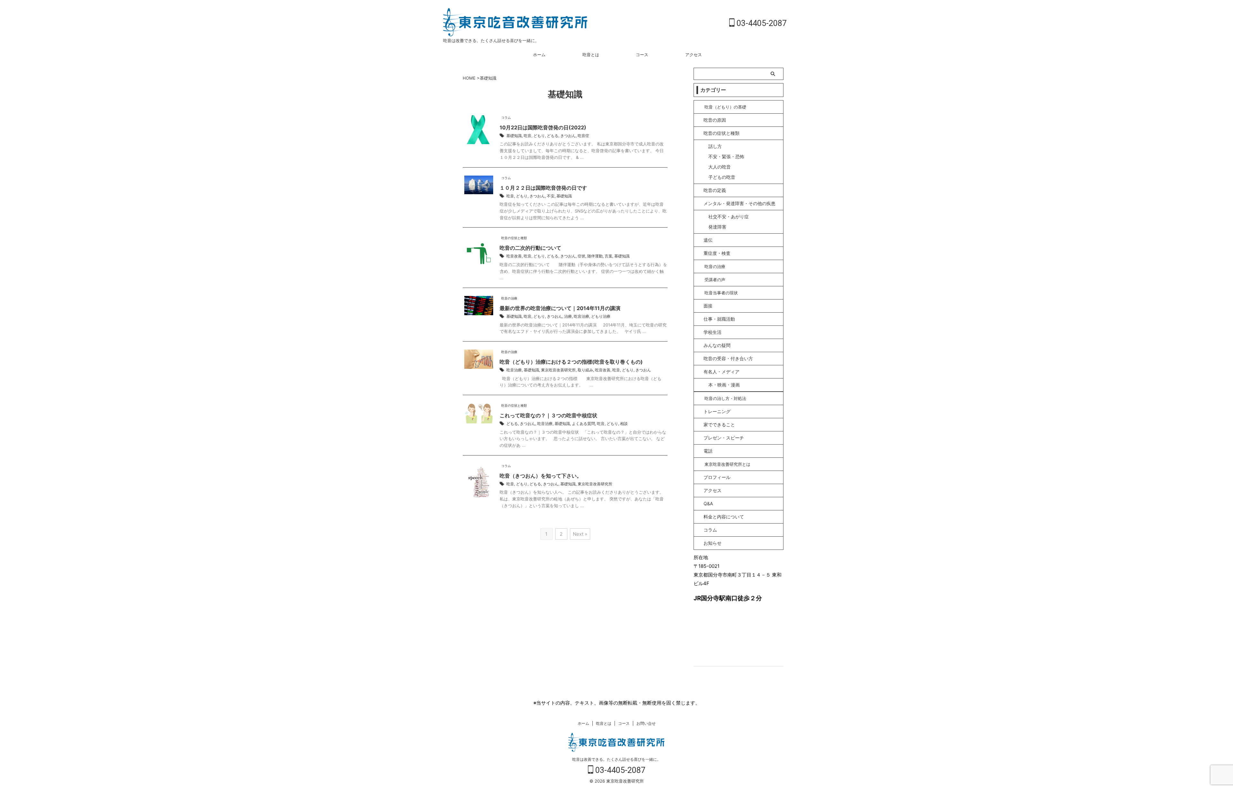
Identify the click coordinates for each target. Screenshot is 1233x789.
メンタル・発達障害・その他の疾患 (739, 203)
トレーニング (717, 411)
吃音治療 (581, 316)
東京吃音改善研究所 (558, 370)
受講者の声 (714, 279)
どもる (552, 135)
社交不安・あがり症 (728, 216)
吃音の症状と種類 (721, 133)
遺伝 (708, 240)
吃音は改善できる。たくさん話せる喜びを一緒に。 (616, 759)
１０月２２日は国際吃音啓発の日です (543, 188)
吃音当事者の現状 (721, 292)
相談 (624, 423)
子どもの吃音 (721, 177)
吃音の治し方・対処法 (725, 398)
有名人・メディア (721, 371)
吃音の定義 (715, 190)
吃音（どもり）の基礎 (725, 106)
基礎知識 (514, 135)
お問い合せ (646, 723)
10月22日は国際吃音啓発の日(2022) (543, 127)
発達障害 (717, 227)
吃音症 (583, 135)
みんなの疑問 (717, 345)
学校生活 (712, 332)
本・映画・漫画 (724, 384)
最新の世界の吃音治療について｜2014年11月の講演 (560, 308)
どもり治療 (600, 316)
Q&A (708, 503)
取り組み (585, 370)
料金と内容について (724, 516)
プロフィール (717, 477)
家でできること (719, 424)
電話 (708, 451)
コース (642, 54)
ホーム (539, 54)
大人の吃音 (719, 166)
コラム (710, 530)
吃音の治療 (714, 266)
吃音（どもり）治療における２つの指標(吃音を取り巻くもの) (571, 362)
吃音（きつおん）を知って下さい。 (541, 476)
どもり (539, 135)
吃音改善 (514, 256)
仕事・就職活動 (719, 319)
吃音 (527, 135)
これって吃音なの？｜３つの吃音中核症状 (548, 415)
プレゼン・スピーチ (724, 437)
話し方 (715, 146)
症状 (581, 256)
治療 (568, 316)
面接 (708, 305)
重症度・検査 (717, 253)
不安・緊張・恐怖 (726, 156)
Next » (580, 534)
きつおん (568, 135)
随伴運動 (595, 256)
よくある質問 (583, 423)
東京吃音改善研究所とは (727, 464)
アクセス (693, 54)
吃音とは (590, 54)
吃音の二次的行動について (530, 248)
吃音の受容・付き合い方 (728, 358)
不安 (551, 196)
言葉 (608, 256)
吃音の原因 (715, 120)
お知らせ (712, 543)
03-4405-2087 (761, 23)
